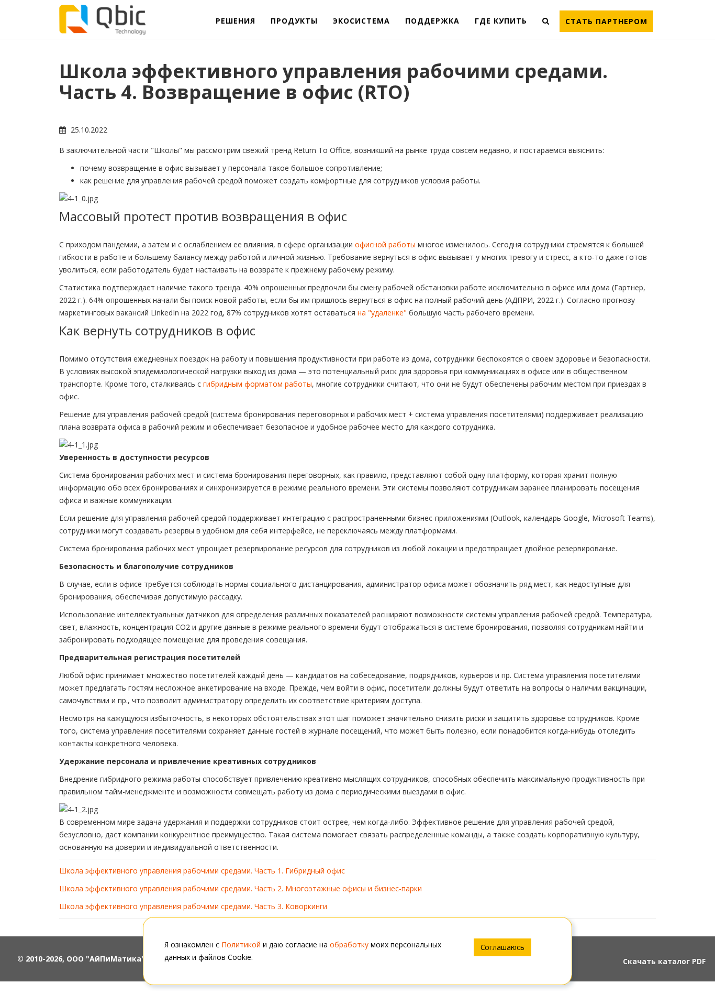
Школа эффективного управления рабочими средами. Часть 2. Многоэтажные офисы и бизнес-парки (240, 888)
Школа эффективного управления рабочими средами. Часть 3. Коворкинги (193, 906)
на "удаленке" (382, 313)
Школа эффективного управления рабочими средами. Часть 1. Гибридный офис (202, 871)
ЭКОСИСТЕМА (361, 21)
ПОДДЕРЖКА (432, 21)
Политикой (241, 944)
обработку (349, 944)
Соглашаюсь (502, 947)
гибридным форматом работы (257, 384)
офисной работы (385, 244)
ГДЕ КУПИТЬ (501, 21)
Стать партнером (606, 21)
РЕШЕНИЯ (235, 21)
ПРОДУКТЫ (294, 21)
